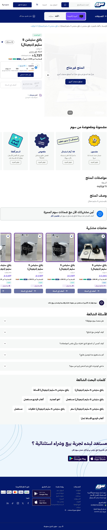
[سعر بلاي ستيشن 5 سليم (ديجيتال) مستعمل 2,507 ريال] (60, 247)
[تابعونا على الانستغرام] (18, 503)
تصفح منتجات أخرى (75, 81)
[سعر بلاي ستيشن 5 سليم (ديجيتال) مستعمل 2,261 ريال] (92, 247)
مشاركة (8, 42)
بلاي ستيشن (33, 51)
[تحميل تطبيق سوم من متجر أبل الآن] (98, 458)
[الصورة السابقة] (103, 75)
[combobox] (75, 4)
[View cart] (37, 4)
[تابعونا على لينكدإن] (7, 503)
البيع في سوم (53, 5)
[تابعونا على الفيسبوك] (28, 503)
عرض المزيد (94, 162)
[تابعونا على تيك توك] (12, 503)
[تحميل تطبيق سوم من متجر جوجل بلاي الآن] (79, 458)
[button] (65, 4)
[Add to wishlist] (2, 42)
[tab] (76, 16)
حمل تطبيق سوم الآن (25, 16)
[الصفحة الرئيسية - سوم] (99, 5)
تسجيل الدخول (22, 5)
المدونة (45, 5)
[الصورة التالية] (48, 75)
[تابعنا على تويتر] (23, 503)
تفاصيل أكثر (55, 216)
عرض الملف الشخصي (25, 75)
